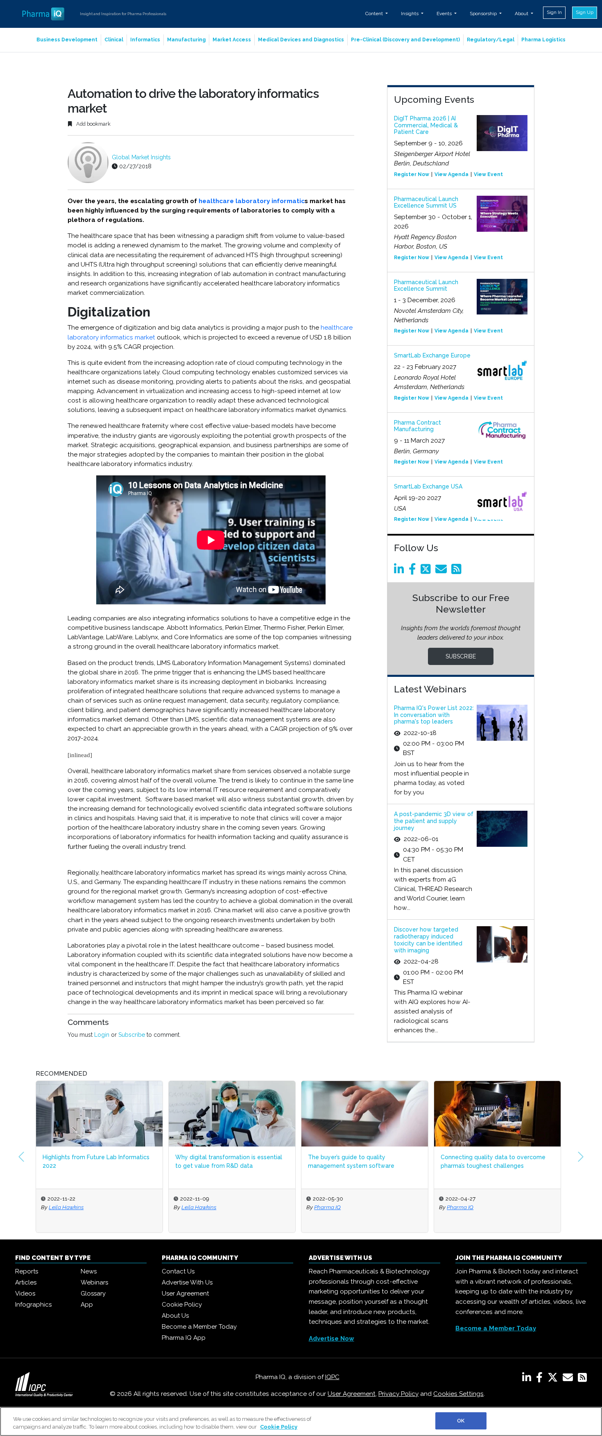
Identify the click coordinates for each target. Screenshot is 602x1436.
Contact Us (178, 1271)
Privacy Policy (398, 1394)
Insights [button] (410, 13)
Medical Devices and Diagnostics (301, 40)
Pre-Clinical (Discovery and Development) (405, 40)
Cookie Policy (182, 1304)
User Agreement (185, 1293)
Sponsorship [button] (484, 13)
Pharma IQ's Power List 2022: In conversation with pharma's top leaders (434, 715)
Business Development (66, 40)
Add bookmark (93, 124)
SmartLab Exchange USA (428, 486)
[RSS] (582, 1379)
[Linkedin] (400, 571)
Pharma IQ (327, 1207)
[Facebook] (414, 571)
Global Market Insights (141, 157)
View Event (488, 174)
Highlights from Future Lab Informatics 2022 (96, 1161)
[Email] (442, 571)
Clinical (113, 40)
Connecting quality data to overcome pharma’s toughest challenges (493, 1161)
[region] (301, 1421)
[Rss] (457, 571)
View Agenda (451, 174)
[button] (21, 1157)
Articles (25, 1282)
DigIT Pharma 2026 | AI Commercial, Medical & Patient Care (426, 125)
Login (101, 1034)
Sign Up (584, 12)
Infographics (33, 1304)
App (87, 1304)
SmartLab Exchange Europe (432, 355)
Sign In (554, 12)
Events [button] (445, 13)
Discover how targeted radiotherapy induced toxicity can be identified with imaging (428, 939)
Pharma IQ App (184, 1337)
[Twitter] (427, 571)
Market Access (232, 40)
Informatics (145, 40)
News (89, 1271)
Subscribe (131, 1034)
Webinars (94, 1282)
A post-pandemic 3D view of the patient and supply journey (433, 821)
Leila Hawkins (66, 1207)
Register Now (411, 174)
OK (460, 1421)
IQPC (332, 1377)
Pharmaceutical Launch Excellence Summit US (426, 202)
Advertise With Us (187, 1282)
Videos (25, 1293)
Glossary (93, 1293)
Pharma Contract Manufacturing (417, 426)
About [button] (522, 13)
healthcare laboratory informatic (251, 201)
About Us (175, 1315)
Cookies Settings (458, 1394)
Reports (26, 1271)
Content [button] (374, 13)
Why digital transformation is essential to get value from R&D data (228, 1161)
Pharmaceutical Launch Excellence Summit (426, 285)
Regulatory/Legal (490, 40)
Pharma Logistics (543, 40)
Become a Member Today (199, 1326)
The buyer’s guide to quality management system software (351, 1161)
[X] (554, 1379)
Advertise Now (331, 1338)
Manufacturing (186, 40)
